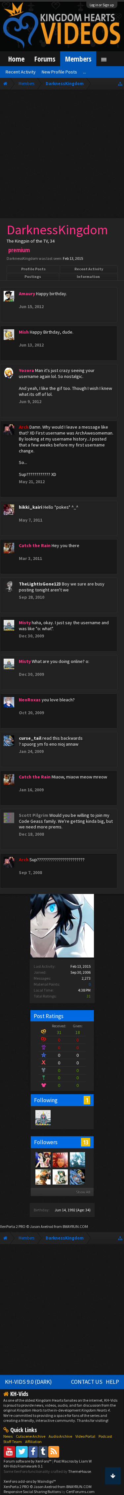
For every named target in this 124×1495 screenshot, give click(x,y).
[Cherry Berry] (43, 1177)
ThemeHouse (79, 1471)
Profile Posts (33, 268)
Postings (32, 276)
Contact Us (87, 1381)
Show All (83, 1192)
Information (88, 276)
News (8, 1436)
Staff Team (12, 1441)
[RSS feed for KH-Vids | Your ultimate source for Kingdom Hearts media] (54, 1451)
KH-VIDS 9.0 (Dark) (28, 1381)
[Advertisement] (62, 155)
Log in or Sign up (102, 5)
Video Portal (85, 1436)
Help (112, 1381)
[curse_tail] (77, 1177)
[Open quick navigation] (120, 83)
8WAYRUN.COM (75, 1226)
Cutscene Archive (30, 1436)
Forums (44, 59)
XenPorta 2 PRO (12, 1226)
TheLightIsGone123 (40, 584)
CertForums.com (80, 1491)
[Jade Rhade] (60, 1177)
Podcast (105, 1436)
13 (85, 1142)
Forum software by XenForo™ (28, 1461)
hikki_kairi (30, 507)
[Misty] (43, 1117)
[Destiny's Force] (43, 1159)
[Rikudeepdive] (77, 1159)
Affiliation (33, 1441)
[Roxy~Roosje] (60, 1159)
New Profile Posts (59, 72)
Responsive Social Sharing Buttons (32, 1491)
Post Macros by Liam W (73, 1461)
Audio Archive (60, 1436)
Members (78, 59)
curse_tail (30, 738)
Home (16, 59)
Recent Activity (88, 268)
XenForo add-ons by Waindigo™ (30, 1481)
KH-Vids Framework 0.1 (23, 1466)
